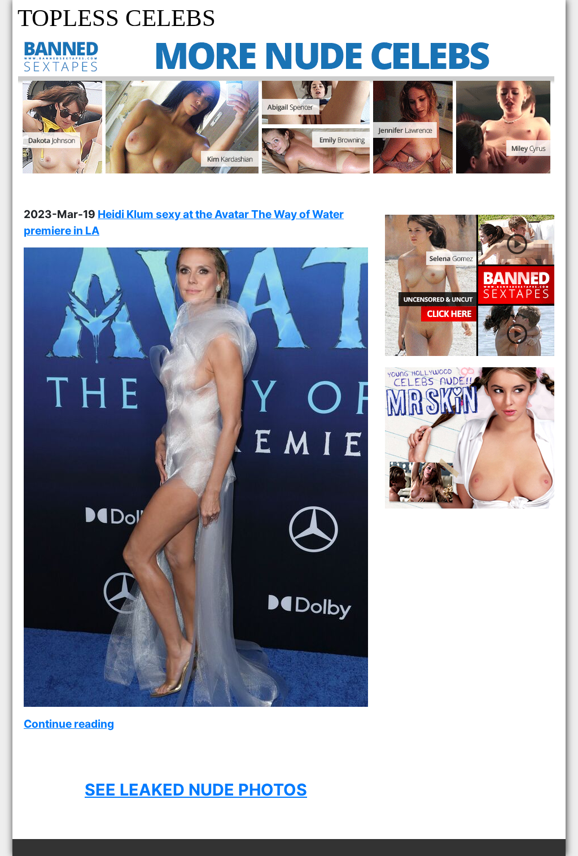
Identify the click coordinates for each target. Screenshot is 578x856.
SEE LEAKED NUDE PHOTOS (196, 789)
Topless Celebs (116, 18)
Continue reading (69, 724)
